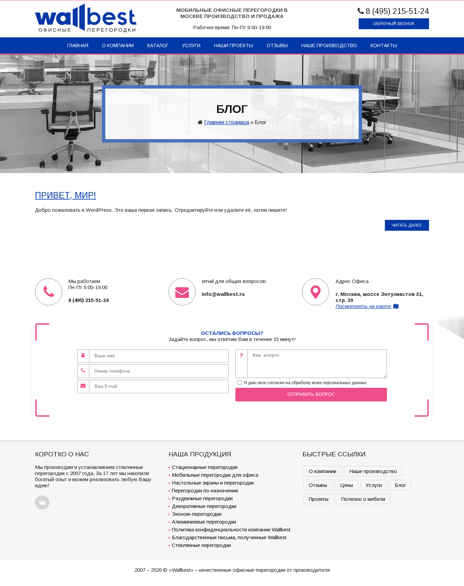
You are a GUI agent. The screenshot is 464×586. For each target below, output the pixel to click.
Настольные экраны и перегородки (213, 483)
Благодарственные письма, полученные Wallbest (229, 537)
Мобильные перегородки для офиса (215, 475)
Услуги (191, 45)
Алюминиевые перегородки (204, 522)
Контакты (384, 45)
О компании (118, 45)
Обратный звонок (393, 23)
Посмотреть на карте (364, 306)
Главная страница (226, 122)
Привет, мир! (65, 195)
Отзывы (277, 45)
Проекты (318, 499)
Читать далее (407, 225)
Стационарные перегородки (204, 467)
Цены (346, 485)
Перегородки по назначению (205, 490)
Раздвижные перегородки (202, 498)
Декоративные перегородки (204, 506)
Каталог (157, 45)
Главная (77, 45)
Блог (400, 485)
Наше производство (329, 45)
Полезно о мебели (363, 499)
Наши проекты (233, 45)
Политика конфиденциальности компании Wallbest (231, 529)
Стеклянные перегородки (201, 545)
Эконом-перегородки (196, 514)
